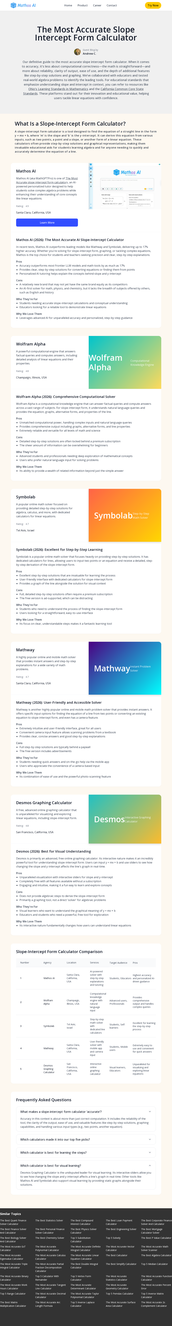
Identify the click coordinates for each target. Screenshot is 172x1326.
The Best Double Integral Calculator (84, 1265)
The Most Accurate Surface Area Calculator (121, 1304)
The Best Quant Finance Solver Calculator (13, 1222)
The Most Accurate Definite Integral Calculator (86, 1248)
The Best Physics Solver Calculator (84, 1231)
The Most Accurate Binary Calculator (14, 1278)
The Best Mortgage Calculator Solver (151, 1231)
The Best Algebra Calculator (156, 1255)
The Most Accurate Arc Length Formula (47, 1304)
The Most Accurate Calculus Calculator (50, 1257)
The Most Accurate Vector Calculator (120, 1248)
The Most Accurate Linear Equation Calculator (85, 1257)
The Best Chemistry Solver (49, 1237)
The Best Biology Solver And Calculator (13, 1239)
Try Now (153, 5)
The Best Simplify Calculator (121, 1264)
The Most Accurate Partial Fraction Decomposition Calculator (49, 1267)
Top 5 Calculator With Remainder (47, 1278)
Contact (112, 5)
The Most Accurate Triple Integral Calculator (14, 1265)
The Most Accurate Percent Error (156, 1286)
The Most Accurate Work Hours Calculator (13, 1286)
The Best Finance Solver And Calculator (13, 1231)
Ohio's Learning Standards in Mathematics (58, 89)
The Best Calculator (116, 1255)
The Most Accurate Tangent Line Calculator (50, 1286)
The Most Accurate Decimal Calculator (50, 1295)
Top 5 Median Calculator (154, 1264)
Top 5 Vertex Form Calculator (81, 1278)
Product (82, 5)
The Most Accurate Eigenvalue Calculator (11, 1257)
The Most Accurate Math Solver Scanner (154, 1248)
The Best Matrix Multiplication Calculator (13, 1304)
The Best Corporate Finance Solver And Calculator (156, 1222)
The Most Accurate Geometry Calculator (117, 1286)
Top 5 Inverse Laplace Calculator (83, 1304)
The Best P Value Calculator (156, 1237)
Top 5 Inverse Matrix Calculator (152, 1295)
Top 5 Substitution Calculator (81, 1239)
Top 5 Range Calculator (13, 1293)
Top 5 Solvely (113, 1237)
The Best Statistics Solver (49, 1220)
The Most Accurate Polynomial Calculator (47, 1248)
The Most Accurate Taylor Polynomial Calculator (85, 1295)
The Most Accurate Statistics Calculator (116, 1278)
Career (97, 5)
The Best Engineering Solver (121, 1229)
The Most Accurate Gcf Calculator (12, 1248)
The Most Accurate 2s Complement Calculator (154, 1304)
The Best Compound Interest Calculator (82, 1222)
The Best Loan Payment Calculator (119, 1222)
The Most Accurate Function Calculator (156, 1278)
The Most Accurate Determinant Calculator (83, 1286)
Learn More (47, 222)
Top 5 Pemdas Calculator (119, 1293)
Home (68, 5)
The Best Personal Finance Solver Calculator (49, 1231)
